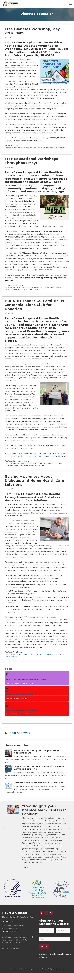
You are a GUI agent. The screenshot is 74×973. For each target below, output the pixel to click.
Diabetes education (21, 148)
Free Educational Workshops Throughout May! (31, 161)
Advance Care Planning (22, 287)
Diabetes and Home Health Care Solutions (38, 783)
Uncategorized (18, 285)
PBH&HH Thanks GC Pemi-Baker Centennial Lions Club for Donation (34, 305)
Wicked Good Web (58, 969)
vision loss (14, 656)
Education (16, 145)
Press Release (18, 652)
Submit (44, 946)
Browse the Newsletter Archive (52, 954)
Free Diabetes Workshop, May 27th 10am (32, 31)
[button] (70, 3)
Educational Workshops (53, 287)
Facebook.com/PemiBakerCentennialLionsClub (48, 456)
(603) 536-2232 (19, 733)
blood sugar (18, 654)
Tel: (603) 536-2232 (10, 921)
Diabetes (26, 654)
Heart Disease (49, 654)
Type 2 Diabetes (59, 148)
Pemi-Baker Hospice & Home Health (41, 148)
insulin (56, 654)
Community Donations (21, 461)
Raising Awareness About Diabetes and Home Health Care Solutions (34, 480)
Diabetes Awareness (21, 463)
